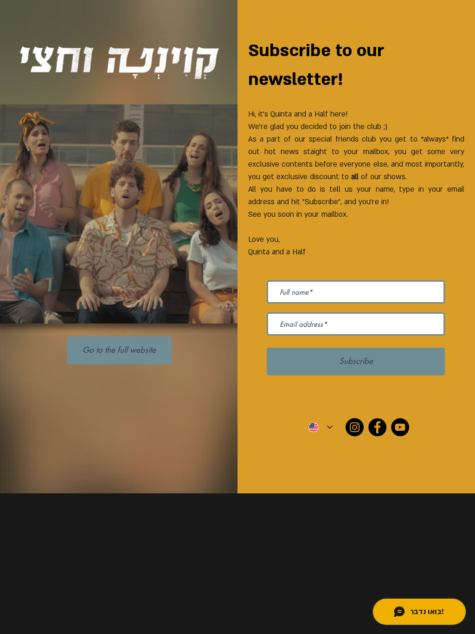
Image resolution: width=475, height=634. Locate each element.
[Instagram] (355, 427)
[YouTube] (400, 427)
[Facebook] (377, 427)
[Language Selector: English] (320, 427)
